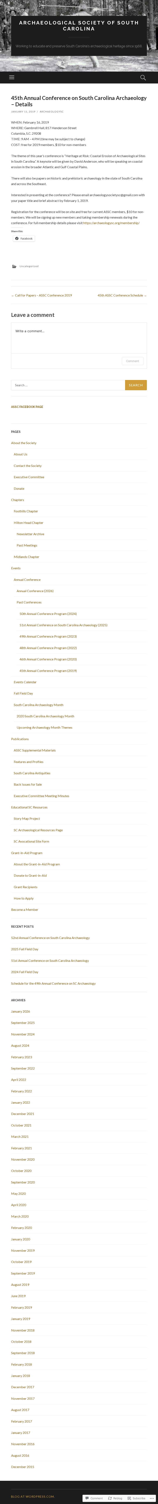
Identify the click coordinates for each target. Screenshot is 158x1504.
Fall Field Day (23, 693)
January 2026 (20, 1011)
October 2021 (21, 1125)
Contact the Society (28, 466)
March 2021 (20, 1136)
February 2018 (21, 1364)
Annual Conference (27, 579)
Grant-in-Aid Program (26, 853)
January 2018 (20, 1376)
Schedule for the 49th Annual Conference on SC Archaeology (53, 983)
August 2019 (20, 1284)
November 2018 (23, 1330)
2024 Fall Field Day (24, 972)
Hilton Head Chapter (28, 522)
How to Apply (24, 898)
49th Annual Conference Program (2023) (48, 636)
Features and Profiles (28, 762)
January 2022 (20, 1102)
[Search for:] (79, 385)
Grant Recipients (25, 887)
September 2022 (23, 1068)
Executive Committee (29, 477)
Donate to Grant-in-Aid (30, 875)
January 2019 (20, 1319)
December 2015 (22, 1467)
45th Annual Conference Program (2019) (48, 671)
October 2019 (21, 1262)
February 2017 (21, 1421)
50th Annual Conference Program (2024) (48, 614)
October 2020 (21, 1171)
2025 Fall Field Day (24, 949)
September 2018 (23, 1353)
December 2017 (22, 1387)
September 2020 (23, 1182)
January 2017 (20, 1433)
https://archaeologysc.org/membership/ (111, 223)
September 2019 (23, 1273)
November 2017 (23, 1398)
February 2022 (21, 1091)
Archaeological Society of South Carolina (79, 26)
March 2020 (20, 1216)
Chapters (17, 500)
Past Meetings (27, 545)
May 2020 (18, 1193)
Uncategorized (29, 266)
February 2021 (21, 1148)
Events (16, 568)
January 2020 (20, 1239)
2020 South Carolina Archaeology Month (45, 716)
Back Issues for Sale (28, 784)
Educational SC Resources (29, 807)
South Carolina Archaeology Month (38, 705)
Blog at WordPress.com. (33, 1496)
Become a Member (24, 909)
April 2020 (18, 1205)
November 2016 (23, 1444)
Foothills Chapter (26, 511)
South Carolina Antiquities (32, 773)
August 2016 (20, 1455)
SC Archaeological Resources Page (38, 830)
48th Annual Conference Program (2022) (48, 648)
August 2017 (20, 1410)
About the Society (23, 443)
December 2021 (22, 1114)
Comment (132, 361)
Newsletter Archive (30, 534)
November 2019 (23, 1250)
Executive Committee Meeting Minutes (41, 796)
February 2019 (21, 1307)
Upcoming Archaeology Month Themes (44, 727)
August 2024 (20, 1045)
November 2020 (23, 1159)
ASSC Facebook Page (27, 407)
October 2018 (21, 1341)
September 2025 (23, 1023)
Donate (19, 488)
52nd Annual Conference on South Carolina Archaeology (50, 938)
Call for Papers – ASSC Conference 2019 (41, 295)
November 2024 (23, 1034)
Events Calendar (25, 682)
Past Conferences (29, 602)
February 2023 (21, 1057)
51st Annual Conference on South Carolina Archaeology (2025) (63, 625)
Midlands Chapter (26, 557)
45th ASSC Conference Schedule (122, 295)
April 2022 (18, 1079)
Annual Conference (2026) (35, 591)
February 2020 (21, 1228)
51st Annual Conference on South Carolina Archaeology (50, 960)
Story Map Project (27, 818)
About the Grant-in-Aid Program (37, 864)
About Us (20, 454)
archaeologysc (52, 111)
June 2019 (18, 1296)
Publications (20, 739)
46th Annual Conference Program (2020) (48, 659)
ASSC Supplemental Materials (35, 750)
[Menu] (12, 77)
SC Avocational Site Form (31, 841)
